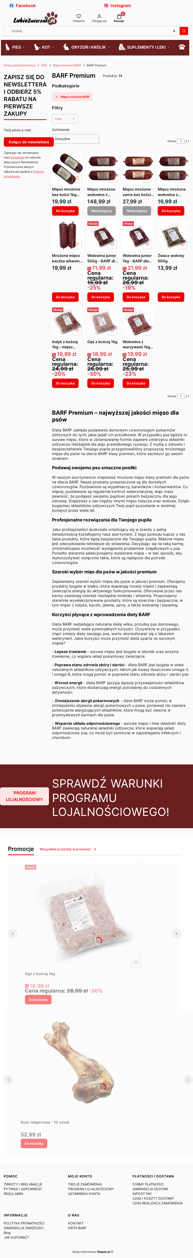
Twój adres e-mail (17, 130)
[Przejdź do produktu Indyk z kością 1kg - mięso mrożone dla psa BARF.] (68, 321)
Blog (7, 1233)
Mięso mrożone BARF (67, 65)
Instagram (120, 5)
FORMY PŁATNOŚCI (148, 1184)
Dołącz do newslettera (29, 142)
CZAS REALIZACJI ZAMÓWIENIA (158, 1203)
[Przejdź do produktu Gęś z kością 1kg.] (103, 321)
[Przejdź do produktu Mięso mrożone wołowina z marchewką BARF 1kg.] (173, 169)
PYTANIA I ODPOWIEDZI (23, 1189)
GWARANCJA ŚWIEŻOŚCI (23, 1228)
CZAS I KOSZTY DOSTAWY (153, 1198)
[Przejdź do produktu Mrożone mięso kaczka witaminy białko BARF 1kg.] (68, 235)
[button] (184, 31)
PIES (44, 65)
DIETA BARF (77, 1228)
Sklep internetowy (91, 1252)
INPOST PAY (142, 1194)
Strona (171, 141)
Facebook (26, 5)
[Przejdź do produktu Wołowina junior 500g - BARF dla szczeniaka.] (103, 235)
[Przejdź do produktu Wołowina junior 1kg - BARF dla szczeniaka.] (138, 235)
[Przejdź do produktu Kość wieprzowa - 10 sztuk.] (79, 1064)
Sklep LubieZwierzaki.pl (20, 65)
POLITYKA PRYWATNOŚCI (24, 1223)
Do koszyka (65, 211)
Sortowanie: (61, 130)
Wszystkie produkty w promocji (65, 849)
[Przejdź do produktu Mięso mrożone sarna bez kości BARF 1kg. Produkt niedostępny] (138, 169)
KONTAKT (76, 1223)
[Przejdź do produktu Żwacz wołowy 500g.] (173, 235)
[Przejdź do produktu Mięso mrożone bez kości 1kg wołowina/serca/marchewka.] (68, 169)
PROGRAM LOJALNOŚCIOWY (24, 796)
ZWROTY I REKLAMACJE (23, 1184)
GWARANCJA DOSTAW (150, 1189)
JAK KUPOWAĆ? (16, 1237)
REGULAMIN (13, 1194)
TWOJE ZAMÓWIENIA (85, 1184)
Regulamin (18, 157)
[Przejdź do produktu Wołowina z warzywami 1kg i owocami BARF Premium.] (138, 321)
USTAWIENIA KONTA (84, 1194)
